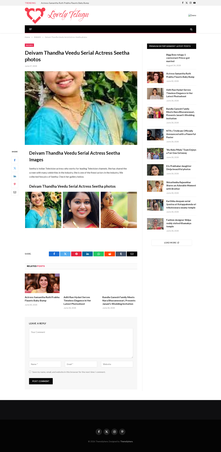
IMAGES (29, 45)
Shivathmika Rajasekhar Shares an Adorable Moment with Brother (181, 185)
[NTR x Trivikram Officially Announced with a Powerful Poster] (155, 134)
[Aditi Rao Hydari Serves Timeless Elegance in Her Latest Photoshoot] (81, 283)
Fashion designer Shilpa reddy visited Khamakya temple (178, 223)
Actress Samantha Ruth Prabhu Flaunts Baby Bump (65, 3)
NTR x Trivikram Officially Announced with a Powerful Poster (181, 134)
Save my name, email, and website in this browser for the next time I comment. (69, 372)
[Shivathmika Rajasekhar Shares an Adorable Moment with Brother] (155, 186)
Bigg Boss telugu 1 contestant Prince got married (178, 58)
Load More (170, 242)
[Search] (191, 29)
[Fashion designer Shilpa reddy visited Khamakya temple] (155, 224)
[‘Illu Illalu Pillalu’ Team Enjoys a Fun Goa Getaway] (155, 153)
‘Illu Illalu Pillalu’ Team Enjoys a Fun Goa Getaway (181, 151)
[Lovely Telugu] (57, 15)
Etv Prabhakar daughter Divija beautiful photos (178, 167)
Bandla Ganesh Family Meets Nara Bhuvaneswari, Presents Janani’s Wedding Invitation (118, 300)
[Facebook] (14, 160)
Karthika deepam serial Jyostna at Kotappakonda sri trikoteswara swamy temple (181, 204)
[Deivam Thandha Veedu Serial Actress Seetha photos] (81, 108)
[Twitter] (14, 168)
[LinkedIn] (14, 176)
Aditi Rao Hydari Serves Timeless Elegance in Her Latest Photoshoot (77, 300)
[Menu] (30, 29)
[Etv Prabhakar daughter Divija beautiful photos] (155, 170)
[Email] (14, 192)
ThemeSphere (126, 441)
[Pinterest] (14, 184)
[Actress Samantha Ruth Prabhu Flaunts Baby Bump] (42, 283)
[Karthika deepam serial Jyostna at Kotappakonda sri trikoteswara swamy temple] (155, 205)
